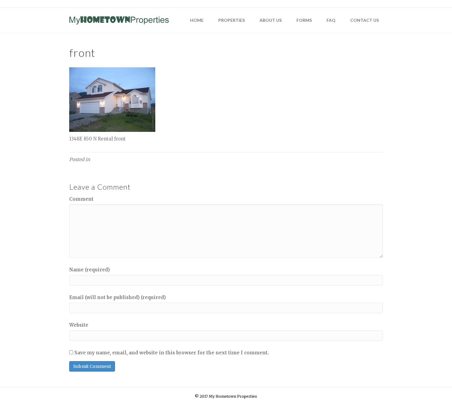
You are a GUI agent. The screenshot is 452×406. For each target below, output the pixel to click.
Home (197, 20)
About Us (271, 20)
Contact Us (364, 20)
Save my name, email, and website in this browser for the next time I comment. (171, 353)
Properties (231, 20)
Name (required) (89, 270)
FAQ (331, 20)
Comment (81, 199)
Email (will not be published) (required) (117, 297)
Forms (304, 20)
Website (78, 325)
